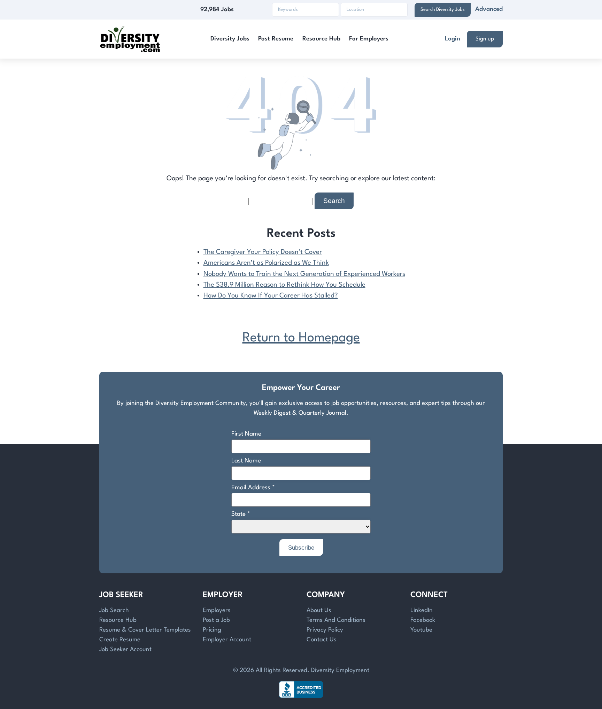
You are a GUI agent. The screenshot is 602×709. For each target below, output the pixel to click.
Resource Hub (321, 39)
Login (452, 39)
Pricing (212, 630)
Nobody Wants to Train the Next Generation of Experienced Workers (304, 274)
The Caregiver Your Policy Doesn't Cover (262, 252)
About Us (319, 610)
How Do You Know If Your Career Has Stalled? (270, 295)
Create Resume (119, 640)
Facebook (422, 620)
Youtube (421, 630)
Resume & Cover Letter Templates (145, 630)
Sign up (485, 39)
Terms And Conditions (336, 620)
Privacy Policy (325, 630)
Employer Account (227, 640)
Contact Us (322, 640)
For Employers (368, 39)
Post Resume (275, 39)
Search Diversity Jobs (442, 9)
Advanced (489, 9)
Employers (217, 610)
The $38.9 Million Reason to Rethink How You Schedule (284, 284)
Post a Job (216, 620)
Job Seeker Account (125, 650)
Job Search (114, 610)
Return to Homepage (301, 338)
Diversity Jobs (229, 39)
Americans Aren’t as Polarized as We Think (266, 262)
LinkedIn (421, 610)
